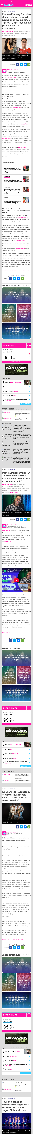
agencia (24, 270)
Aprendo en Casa (8, 1)
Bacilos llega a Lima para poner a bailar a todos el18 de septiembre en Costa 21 (22, 413)
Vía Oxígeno (18, 419)
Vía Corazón (18, 415)
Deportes (6, 197)
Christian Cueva (12, 77)
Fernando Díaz (7, 484)
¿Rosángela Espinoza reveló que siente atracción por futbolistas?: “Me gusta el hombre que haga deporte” (12, 191)
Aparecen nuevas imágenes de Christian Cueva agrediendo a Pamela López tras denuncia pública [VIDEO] (21, 451)
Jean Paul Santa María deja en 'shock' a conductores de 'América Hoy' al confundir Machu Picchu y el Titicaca (13, 170)
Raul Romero (6, 939)
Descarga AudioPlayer (16, 1)
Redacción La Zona (12, 69)
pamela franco (16, 270)
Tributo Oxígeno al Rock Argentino (22, 418)
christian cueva (6, 270)
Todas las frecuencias (16, 361)
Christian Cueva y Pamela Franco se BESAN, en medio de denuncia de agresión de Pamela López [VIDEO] (22, 436)
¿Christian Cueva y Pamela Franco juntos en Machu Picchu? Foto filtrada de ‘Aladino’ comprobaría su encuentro (13, 180)
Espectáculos (7, 166)
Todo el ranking (25, 403)
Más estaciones (24, 1)
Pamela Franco (25, 124)
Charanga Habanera (17, 939)
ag (28, 270)
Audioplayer (14, 492)
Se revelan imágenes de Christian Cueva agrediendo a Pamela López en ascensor (22, 443)
